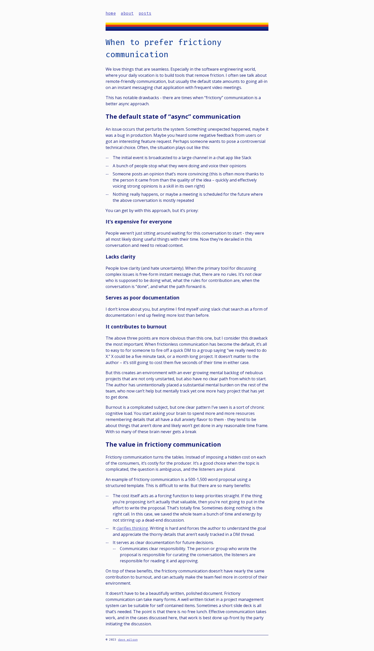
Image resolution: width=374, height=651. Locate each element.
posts (145, 13)
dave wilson (128, 640)
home (111, 13)
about (127, 13)
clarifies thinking (132, 528)
